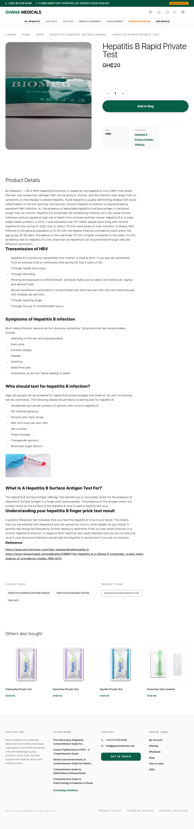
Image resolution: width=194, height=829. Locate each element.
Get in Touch (121, 756)
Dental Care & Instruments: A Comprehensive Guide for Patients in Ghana (72, 761)
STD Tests (51, 21)
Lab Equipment (115, 21)
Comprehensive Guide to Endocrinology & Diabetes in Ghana (73, 781)
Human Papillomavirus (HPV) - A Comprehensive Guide (71, 751)
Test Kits (68, 21)
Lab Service (163, 21)
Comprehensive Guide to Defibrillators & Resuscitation (69, 771)
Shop (40, 34)
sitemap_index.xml (174, 810)
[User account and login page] (174, 12)
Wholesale (155, 751)
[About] (159, 12)
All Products (32, 21)
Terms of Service (140, 810)
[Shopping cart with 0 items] (183, 12)
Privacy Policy (110, 810)
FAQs (152, 769)
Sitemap (153, 745)
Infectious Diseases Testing (73, 593)
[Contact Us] (167, 12)
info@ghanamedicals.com (120, 745)
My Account (155, 740)
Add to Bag (145, 106)
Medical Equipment (90, 21)
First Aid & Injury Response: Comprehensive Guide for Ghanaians (68, 742)
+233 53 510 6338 (116, 740)
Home (26, 34)
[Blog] (150, 12)
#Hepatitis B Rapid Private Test (121, 593)
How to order (156, 763)
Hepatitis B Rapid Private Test (136, 34)
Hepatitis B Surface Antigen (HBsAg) (78, 34)
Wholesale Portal (179, 3)
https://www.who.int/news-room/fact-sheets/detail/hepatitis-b (47, 549)
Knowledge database (65, 790)
